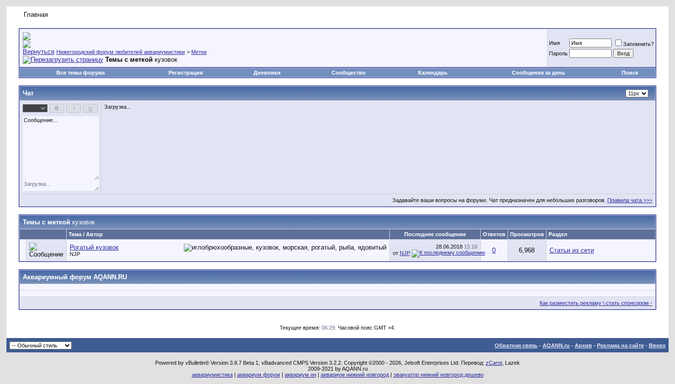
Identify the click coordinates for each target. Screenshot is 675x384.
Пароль (558, 53)
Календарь (433, 73)
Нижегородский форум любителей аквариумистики (120, 52)
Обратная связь (516, 345)
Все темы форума (80, 73)
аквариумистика (212, 375)
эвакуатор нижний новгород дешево (438, 375)
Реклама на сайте (620, 345)
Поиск (630, 73)
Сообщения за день (538, 73)
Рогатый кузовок (94, 247)
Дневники (267, 73)
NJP (75, 254)
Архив (583, 345)
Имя (554, 43)
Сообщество (349, 73)
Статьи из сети (571, 250)
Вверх (657, 345)
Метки (199, 52)
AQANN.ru (556, 345)
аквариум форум (258, 375)
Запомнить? (638, 44)
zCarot (494, 363)
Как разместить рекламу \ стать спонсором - (596, 303)
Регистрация (186, 73)
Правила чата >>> (629, 200)
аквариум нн (300, 375)
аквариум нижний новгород (355, 375)
